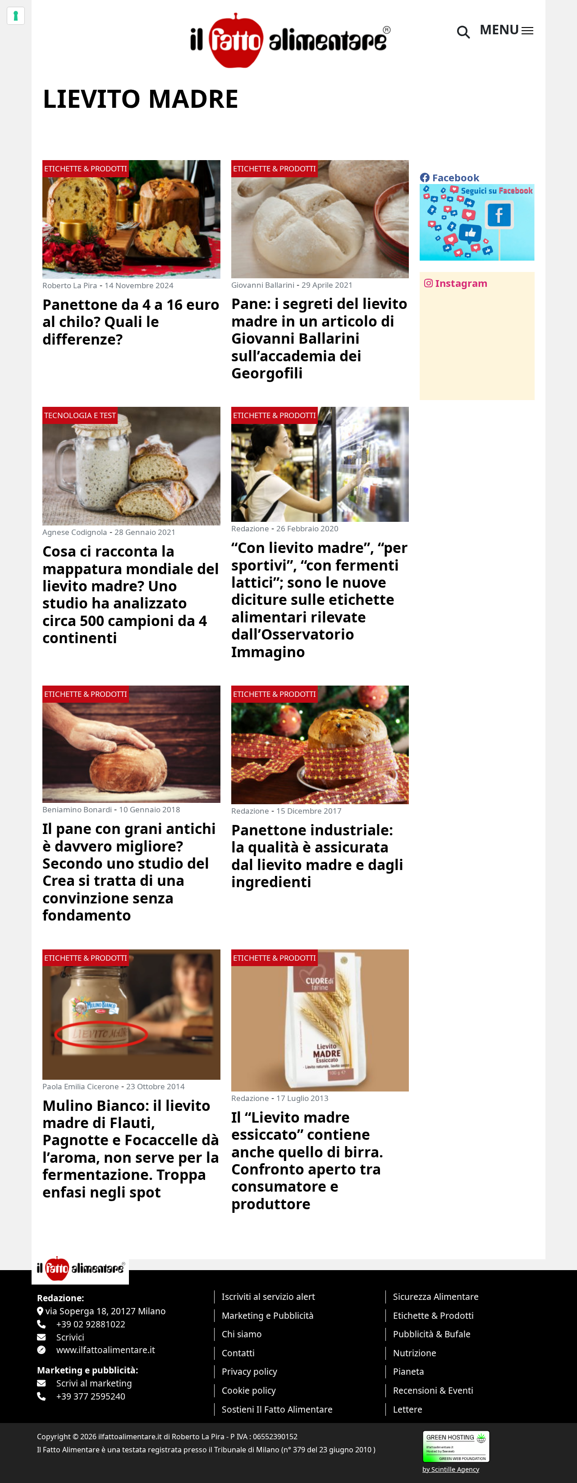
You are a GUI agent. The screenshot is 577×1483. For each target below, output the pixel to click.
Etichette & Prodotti (433, 1315)
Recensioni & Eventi (433, 1390)
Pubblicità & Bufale (432, 1334)
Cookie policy (249, 1390)
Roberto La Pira (69, 285)
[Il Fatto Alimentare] (288, 39)
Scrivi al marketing (94, 1383)
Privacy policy (249, 1371)
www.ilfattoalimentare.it (105, 1350)
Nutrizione (414, 1353)
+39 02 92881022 (90, 1324)
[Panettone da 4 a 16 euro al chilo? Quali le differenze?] (131, 218)
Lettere (407, 1409)
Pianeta (408, 1371)
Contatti (238, 1353)
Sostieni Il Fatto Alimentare (277, 1409)
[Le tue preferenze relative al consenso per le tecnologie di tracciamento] (15, 15)
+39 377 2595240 (90, 1396)
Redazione (250, 528)
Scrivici (70, 1337)
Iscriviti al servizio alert (268, 1296)
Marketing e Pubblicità (268, 1315)
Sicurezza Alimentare (436, 1296)
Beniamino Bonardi (77, 809)
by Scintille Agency (450, 1469)
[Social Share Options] (433, 388)
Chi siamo (242, 1334)
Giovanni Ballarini (262, 285)
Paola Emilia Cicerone (80, 1086)
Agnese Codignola (74, 532)
